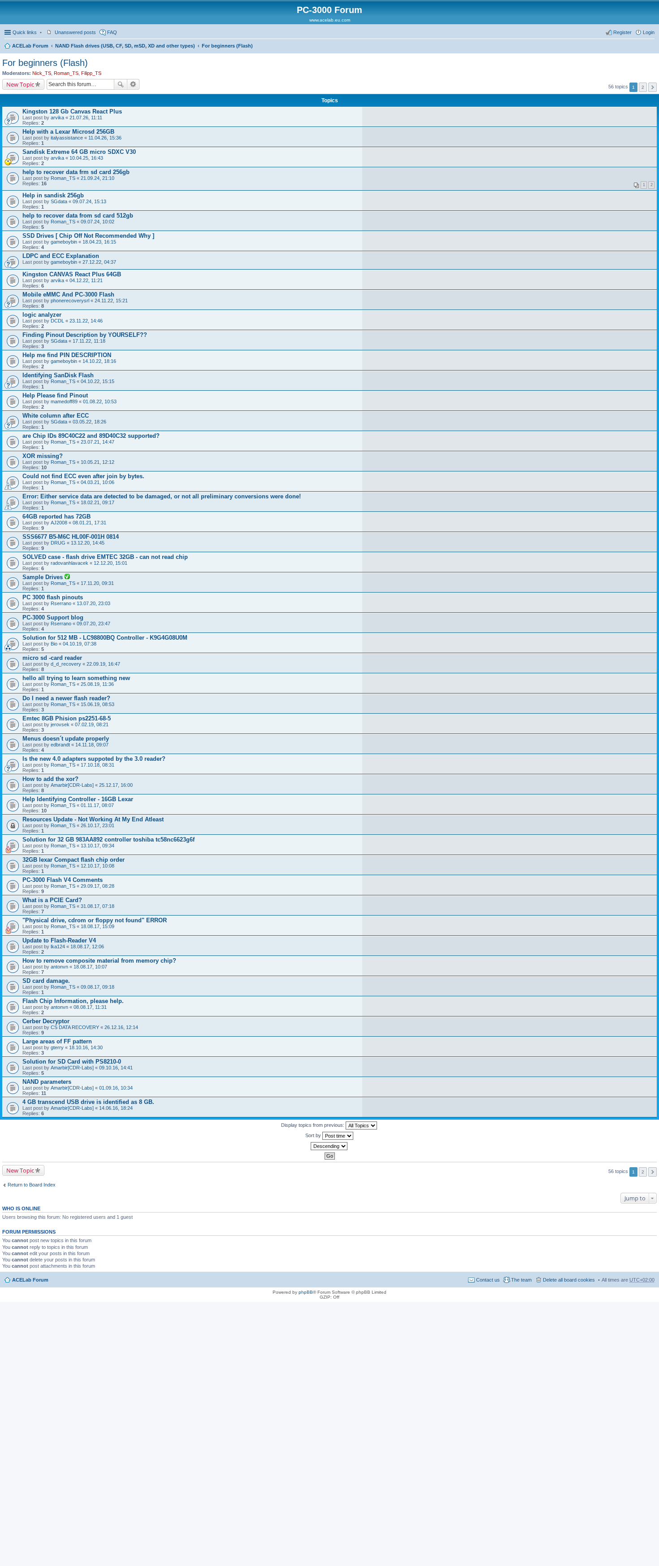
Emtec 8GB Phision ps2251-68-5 (66, 718)
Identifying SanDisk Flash (58, 375)
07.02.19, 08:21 (91, 724)
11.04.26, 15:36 (104, 137)
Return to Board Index (32, 1184)
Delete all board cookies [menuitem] (569, 1279)
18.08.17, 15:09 (97, 926)
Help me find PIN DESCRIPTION (66, 355)
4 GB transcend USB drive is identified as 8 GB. (88, 1102)
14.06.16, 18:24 (116, 1108)
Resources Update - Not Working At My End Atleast (93, 819)
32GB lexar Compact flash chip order (73, 859)
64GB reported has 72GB (56, 516)
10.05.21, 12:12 (97, 462)
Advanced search (133, 84)
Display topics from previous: (313, 1125)
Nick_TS (41, 73)
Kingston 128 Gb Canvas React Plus (72, 111)
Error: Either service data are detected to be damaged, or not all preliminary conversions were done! (161, 496)
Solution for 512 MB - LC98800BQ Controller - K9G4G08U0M (104, 637)
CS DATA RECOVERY (75, 1027)
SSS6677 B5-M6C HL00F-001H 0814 (70, 536)
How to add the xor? (50, 779)
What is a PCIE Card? (52, 900)
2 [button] (643, 87)
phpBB (306, 1292)
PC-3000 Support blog (52, 617)
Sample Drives (43, 577)
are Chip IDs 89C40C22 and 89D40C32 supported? (91, 435)
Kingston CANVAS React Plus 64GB (71, 274)
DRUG (58, 542)
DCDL (57, 320)
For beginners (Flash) (227, 45)
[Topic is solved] (67, 577)
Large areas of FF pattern (57, 1041)
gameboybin (64, 241)
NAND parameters (46, 1081)
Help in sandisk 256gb (53, 195)
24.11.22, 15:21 (111, 300)
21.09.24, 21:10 (97, 178)
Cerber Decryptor (45, 1021)
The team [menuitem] (521, 1279)
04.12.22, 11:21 (86, 280)
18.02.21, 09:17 (97, 502)
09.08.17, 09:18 (97, 987)
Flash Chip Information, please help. (73, 1001)
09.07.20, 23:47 (93, 623)
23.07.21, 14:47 (97, 442)
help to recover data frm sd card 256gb (76, 172)
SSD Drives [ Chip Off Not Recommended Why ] (88, 235)
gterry (57, 1047)
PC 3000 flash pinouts (52, 597)
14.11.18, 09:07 (91, 744)
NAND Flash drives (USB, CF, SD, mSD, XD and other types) (125, 45)
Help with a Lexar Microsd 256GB (68, 131)
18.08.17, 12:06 (87, 946)
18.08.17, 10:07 (90, 966)
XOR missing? (42, 456)
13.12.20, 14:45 (87, 542)
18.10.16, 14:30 (86, 1047)
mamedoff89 (64, 401)
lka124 (58, 946)
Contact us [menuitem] (488, 1279)
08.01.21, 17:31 (89, 522)
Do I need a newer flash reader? (66, 698)
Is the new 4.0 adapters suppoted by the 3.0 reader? (93, 758)
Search (120, 84)
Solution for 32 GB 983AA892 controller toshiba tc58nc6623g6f (108, 839)
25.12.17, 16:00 (116, 785)
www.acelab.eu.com (329, 19)
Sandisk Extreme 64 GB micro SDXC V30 (79, 151)
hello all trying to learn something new (76, 678)
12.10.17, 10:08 (97, 865)
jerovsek (60, 724)
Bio (54, 643)
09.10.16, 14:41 (116, 1067)
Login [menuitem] (649, 32)
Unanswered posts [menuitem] (75, 32)
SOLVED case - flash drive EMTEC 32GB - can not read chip (105, 557)
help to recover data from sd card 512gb (77, 215)
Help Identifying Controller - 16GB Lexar (77, 799)
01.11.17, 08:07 (97, 805)
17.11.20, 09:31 (97, 583)
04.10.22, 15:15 (97, 381)
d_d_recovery (66, 664)
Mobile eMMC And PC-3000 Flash (68, 294)
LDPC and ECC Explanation (60, 256)
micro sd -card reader (52, 657)
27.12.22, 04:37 (99, 262)
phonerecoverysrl (70, 300)
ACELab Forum (30, 45)
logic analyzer (41, 314)
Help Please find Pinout (55, 395)
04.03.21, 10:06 (97, 482)
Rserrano (61, 603)
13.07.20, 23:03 (93, 603)
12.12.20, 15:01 (110, 563)
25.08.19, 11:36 (97, 684)
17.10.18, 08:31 (97, 765)
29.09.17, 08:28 (97, 886)
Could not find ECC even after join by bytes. (83, 476)
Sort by (313, 1135)
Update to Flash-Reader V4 (59, 940)
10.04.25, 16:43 (86, 158)
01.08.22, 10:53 (100, 401)
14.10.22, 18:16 (99, 361)
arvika (57, 117)
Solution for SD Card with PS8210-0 (71, 1061)
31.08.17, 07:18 (97, 906)
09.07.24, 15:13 (89, 201)
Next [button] (652, 87)
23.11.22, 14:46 (86, 320)
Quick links (25, 32)
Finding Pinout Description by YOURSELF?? (84, 335)
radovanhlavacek (69, 563)
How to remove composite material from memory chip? (99, 960)
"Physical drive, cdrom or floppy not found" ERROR (94, 920)
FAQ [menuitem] (112, 32)
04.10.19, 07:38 (79, 643)
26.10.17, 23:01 (97, 825)
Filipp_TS (91, 73)
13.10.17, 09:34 (97, 845)
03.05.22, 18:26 (89, 421)
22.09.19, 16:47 (103, 664)
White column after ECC (55, 415)
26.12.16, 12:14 (121, 1027)
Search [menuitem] (651, 46)
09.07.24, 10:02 (97, 221)
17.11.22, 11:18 (89, 341)
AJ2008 (59, 522)
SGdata (59, 201)
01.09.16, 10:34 (116, 1088)
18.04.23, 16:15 (99, 241)
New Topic (20, 84)
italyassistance (67, 137)
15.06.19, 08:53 (97, 704)
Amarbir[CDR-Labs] (72, 785)
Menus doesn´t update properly (65, 738)
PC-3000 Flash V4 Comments (62, 880)
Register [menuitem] (622, 32)
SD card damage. (46, 980)
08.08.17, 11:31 (90, 1007)
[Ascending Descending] (329, 1146)
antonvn (59, 966)
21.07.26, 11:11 (85, 117)
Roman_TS (66, 73)
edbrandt (60, 744)
